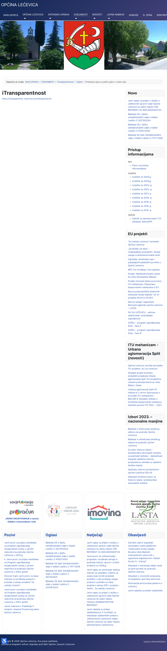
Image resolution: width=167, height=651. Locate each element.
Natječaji (95, 535)
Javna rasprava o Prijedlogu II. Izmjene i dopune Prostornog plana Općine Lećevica (21, 609)
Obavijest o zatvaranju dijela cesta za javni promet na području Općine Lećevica (145, 568)
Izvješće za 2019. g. (142, 202)
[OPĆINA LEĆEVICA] (24, 18)
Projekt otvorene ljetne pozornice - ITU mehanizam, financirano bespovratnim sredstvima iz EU (145, 284)
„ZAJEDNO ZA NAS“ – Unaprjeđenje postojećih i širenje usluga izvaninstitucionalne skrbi (144, 251)
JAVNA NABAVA (115, 14)
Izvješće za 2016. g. (141, 206)
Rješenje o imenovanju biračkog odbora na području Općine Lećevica (143, 432)
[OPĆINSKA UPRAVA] (49, 18)
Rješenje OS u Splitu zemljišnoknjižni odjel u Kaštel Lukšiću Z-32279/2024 (60, 545)
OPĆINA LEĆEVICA (33, 14)
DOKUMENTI (81, 14)
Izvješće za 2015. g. (142, 210)
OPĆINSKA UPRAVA (58, 14)
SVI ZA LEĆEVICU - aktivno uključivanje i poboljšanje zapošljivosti (141, 315)
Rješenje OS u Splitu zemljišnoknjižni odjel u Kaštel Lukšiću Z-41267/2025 (60, 556)
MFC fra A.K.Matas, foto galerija (144, 269)
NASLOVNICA (10, 15)
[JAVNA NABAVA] (108, 18)
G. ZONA (147, 15)
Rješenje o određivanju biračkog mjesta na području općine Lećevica (144, 442)
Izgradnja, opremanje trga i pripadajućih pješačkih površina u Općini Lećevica (144, 262)
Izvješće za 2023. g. (142, 185)
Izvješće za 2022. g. (142, 189)
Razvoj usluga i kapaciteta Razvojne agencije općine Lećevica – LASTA (145, 305)
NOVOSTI (97, 14)
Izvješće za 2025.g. (141, 177)
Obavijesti (137, 535)
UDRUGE (133, 15)
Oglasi (51, 535)
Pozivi (9, 535)
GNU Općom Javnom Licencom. (59, 644)
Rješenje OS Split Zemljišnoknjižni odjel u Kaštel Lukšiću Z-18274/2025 (62, 573)
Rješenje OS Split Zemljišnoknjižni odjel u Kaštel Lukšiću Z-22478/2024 (62, 584)
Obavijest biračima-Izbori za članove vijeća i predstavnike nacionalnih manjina (142, 479)
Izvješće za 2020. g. (142, 197)
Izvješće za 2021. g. (141, 193)
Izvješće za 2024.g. (141, 181)
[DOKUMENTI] (75, 18)
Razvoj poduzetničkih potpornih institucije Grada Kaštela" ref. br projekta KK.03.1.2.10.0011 (144, 294)
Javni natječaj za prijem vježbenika (145, 590)
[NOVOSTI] (94, 18)
